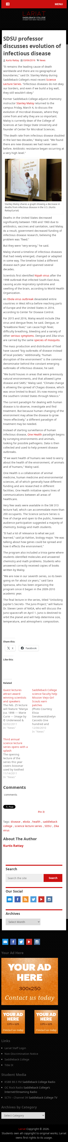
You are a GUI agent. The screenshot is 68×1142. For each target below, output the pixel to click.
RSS (25, 899)
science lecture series (28, 826)
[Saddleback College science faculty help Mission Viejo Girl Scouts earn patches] (46, 710)
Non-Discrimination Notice (21, 1054)
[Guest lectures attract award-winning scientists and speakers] (17, 708)
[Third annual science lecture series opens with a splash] (17, 757)
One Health (35, 434)
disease (15, 821)
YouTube (41, 899)
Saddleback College (17, 1059)
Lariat (22, 1129)
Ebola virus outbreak (20, 299)
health (36, 821)
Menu (59, 4)
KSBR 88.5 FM (13, 1082)
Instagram (49, 899)
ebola (26, 821)
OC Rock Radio (14, 1087)
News (43, 60)
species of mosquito (47, 340)
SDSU (48, 826)
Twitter (33, 899)
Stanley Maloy (25, 103)
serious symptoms (22, 335)
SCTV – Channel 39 (16, 1097)
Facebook (18, 899)
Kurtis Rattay (12, 60)
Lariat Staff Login (15, 1048)
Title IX (9, 1065)
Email (10, 899)
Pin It (41, 812)
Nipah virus (42, 275)
